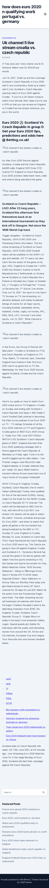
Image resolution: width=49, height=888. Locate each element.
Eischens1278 (9, 38)
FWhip (9, 693)
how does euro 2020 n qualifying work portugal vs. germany (21, 14)
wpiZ (8, 678)
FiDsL (9, 698)
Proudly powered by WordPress (15, 879)
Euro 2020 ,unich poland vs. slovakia (21, 818)
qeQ (8, 683)
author (6, 57)
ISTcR (9, 703)
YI (7, 688)
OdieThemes (26, 882)
